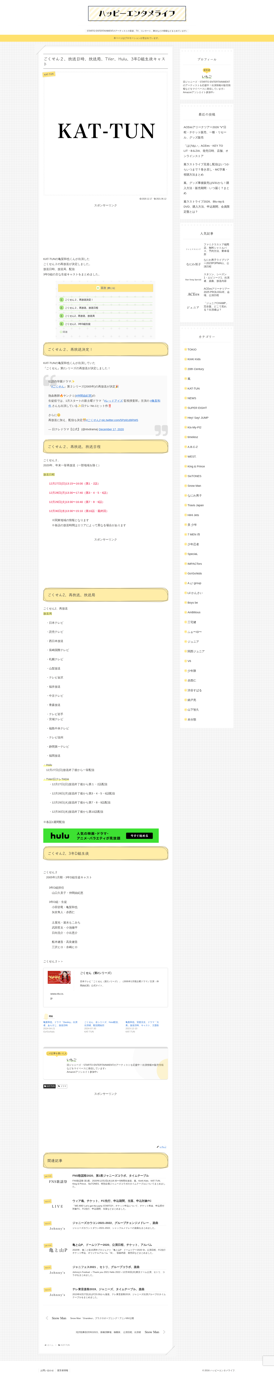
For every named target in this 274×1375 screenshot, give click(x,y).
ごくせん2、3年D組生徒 (78, 324)
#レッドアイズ (113, 400)
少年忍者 (193, 544)
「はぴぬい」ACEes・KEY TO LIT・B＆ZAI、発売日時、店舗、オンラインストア (206, 151)
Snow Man (194, 485)
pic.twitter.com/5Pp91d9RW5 (119, 420)
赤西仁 (192, 680)
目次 (103, 287)
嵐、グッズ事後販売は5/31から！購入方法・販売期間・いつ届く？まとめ (206, 188)
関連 (65, 332)
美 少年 (192, 524)
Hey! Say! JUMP (198, 417)
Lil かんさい (195, 593)
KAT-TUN (51, 1086)
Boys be (193, 602)
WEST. (192, 456)
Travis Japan (196, 505)
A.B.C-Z (193, 447)
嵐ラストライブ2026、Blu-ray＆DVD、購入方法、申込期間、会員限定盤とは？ (207, 206)
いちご (71, 1059)
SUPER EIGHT (197, 407)
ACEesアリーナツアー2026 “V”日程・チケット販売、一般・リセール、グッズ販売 (205, 132)
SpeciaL (193, 554)
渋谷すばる (195, 690)
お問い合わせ (47, 1370)
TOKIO (192, 349)
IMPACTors (195, 563)
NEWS (192, 398)
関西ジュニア (196, 651)
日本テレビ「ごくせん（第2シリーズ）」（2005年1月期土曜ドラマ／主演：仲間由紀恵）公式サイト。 (119, 983)
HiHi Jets (193, 515)
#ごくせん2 (93, 420)
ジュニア (193, 641)
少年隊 (192, 670)
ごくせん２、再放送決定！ (79, 299)
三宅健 (192, 622)
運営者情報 (62, 1370)
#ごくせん (57, 386)
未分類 (192, 719)
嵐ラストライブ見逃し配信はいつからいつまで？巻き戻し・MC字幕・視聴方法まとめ (206, 169)
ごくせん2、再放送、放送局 (80, 315)
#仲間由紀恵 (83, 395)
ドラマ (63, 1086)
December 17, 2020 (111, 429)
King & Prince (196, 466)
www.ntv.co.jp (57, 996)
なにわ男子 (195, 495)
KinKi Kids (194, 359)
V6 (189, 661)
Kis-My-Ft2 (194, 427)
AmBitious (194, 612)
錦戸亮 (192, 700)
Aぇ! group (194, 583)
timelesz (193, 437)
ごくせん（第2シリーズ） (96, 973)
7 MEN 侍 (194, 534)
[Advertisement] (105, 230)
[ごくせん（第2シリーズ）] (59, 977)
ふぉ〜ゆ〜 (195, 631)
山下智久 (193, 709)
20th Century (196, 369)
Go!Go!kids (195, 573)
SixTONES (194, 476)
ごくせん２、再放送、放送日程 (81, 307)
